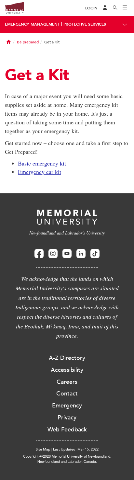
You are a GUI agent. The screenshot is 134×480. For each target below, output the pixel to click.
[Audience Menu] (105, 8)
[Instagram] (53, 253)
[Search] (115, 8)
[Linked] (81, 253)
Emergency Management (32, 24)
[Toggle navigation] (125, 8)
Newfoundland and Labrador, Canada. (67, 461)
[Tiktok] (95, 253)
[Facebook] (39, 253)
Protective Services (84, 24)
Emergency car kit (39, 172)
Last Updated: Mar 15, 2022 (76, 449)
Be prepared (28, 42)
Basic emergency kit (42, 163)
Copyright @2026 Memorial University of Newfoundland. (67, 456)
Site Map (43, 449)
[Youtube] (67, 253)
